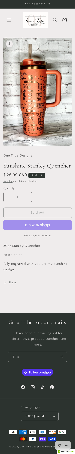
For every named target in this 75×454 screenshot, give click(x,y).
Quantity (9, 188)
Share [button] (12, 282)
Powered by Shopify (54, 446)
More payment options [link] (37, 235)
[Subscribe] (62, 357)
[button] (9, 20)
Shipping (8, 181)
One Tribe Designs (30, 446)
